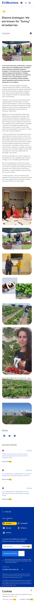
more (15, 596)
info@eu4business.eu (10, 569)
